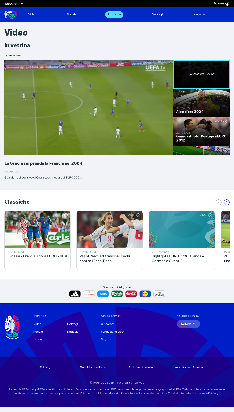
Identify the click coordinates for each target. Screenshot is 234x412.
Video (37, 324)
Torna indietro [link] (16, 55)
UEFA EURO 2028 (10, 14)
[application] (88, 107)
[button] (114, 14)
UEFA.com (107, 324)
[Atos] (103, 293)
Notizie (38, 332)
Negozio (73, 332)
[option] (201, 74)
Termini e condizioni (93, 367)
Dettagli (72, 324)
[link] (32, 14)
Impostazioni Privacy (189, 367)
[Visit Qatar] (159, 293)
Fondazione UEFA (112, 332)
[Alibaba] (89, 293)
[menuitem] (43, 14)
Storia (37, 339)
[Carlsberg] (117, 293)
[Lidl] (145, 293)
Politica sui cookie (141, 367)
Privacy (45, 367)
